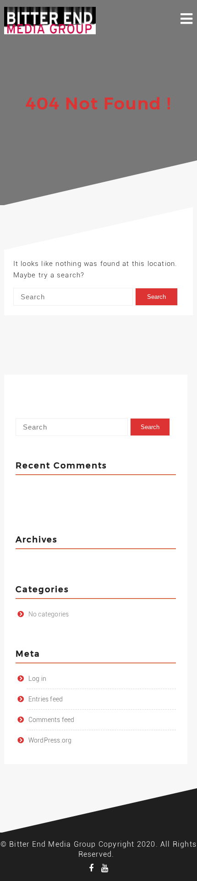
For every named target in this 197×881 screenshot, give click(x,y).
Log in (37, 678)
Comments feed (51, 719)
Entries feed (45, 699)
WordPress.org (50, 740)
